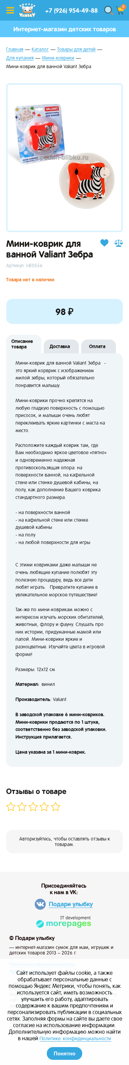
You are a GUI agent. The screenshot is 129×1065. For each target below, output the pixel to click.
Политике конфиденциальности (75, 1038)
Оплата (97, 346)
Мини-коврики (58, 58)
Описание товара (22, 343)
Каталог (40, 49)
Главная (14, 49)
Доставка (60, 346)
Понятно (64, 1053)
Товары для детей (76, 49)
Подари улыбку (71, 904)
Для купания (20, 58)
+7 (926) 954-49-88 (71, 10)
